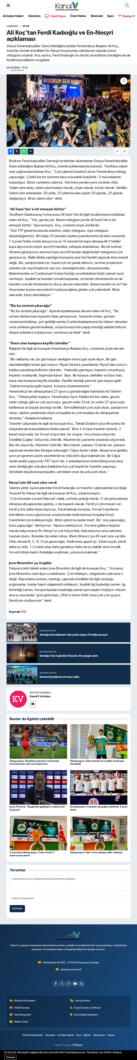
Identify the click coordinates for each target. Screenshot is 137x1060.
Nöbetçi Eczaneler (24, 1000)
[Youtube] (75, 984)
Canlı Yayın (57, 16)
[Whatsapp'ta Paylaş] (24, 152)
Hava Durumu (82, 1000)
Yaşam (111, 1035)
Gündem (34, 16)
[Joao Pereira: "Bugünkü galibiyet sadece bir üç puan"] (38, 787)
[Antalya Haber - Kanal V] (67, 6)
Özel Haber (78, 16)
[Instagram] (69, 984)
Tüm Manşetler (22, 1014)
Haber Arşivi (21, 1021)
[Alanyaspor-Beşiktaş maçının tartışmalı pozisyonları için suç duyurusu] (38, 741)
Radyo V (128, 16)
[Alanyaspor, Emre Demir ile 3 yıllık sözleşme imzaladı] (99, 741)
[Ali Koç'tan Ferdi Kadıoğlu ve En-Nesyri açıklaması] (69, 110)
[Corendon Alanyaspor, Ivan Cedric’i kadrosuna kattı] (38, 833)
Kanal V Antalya (40, 696)
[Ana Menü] (8, 5)
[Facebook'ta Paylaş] (10, 152)
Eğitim (87, 1035)
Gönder (17, 908)
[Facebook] (56, 984)
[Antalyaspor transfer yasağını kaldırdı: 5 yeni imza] (99, 787)
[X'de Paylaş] (17, 152)
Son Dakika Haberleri (86, 1014)
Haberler (12, 26)
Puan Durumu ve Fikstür (87, 1007)
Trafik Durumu (22, 1007)
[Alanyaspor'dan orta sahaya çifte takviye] (99, 833)
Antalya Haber (13, 16)
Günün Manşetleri (32, 1035)
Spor (110, 16)
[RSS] (81, 984)
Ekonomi (97, 16)
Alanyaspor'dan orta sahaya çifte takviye (96, 852)
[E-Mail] (33, 704)
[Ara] (127, 6)
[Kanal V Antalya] (18, 698)
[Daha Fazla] (31, 152)
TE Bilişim (77, 1045)
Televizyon (99, 1035)
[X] (62, 984)
